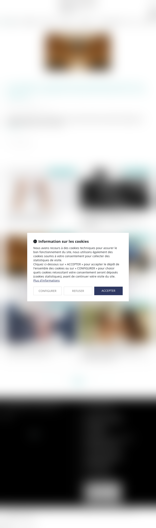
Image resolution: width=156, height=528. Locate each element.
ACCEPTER (108, 291)
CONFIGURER (47, 291)
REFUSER (78, 291)
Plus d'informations (46, 280)
